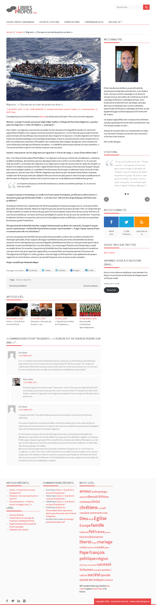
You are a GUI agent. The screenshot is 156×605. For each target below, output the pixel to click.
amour (85, 491)
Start (125, 194)
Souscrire (111, 290)
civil (103, 508)
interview (58, 109)
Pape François (92, 552)
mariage (104, 542)
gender (107, 532)
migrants (27, 280)
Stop (128, 194)
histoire (84, 536)
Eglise (100, 518)
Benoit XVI (95, 497)
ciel (99, 508)
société (94, 575)
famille (97, 525)
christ (95, 502)
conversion (95, 512)
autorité (84, 497)
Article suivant (91, 286)
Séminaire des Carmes (18, 530)
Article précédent (18, 286)
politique (88, 558)
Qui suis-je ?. (115, 22)
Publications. (72, 22)
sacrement (92, 565)
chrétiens (89, 507)
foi (91, 531)
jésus (92, 537)
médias (83, 547)
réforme (83, 565)
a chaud (19, 32)
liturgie (94, 543)
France (99, 532)
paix (101, 547)
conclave (84, 512)
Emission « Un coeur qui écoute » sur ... (41, 322)
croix (105, 512)
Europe (19, 280)
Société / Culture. (49, 22)
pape (106, 547)
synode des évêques (92, 580)
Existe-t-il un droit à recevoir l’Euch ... (15, 322)
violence (108, 580)
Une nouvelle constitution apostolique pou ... (87, 324)
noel (96, 547)
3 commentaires (88, 109)
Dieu (84, 518)
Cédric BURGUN (36, 109)
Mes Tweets (109, 253)
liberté (85, 542)
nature (90, 547)
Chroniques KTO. (94, 22)
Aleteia (43, 116)
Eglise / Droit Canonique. (20, 22)
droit (91, 519)
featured (84, 532)
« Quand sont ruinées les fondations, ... (64, 322)
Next (147, 199)
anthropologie (99, 491)
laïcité (99, 536)
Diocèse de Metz (16, 515)
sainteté (104, 564)
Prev (106, 199)
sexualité (98, 570)
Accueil (9, 32)
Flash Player (98, 589)
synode (105, 575)
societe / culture (70, 109)
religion (102, 559)
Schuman (86, 569)
